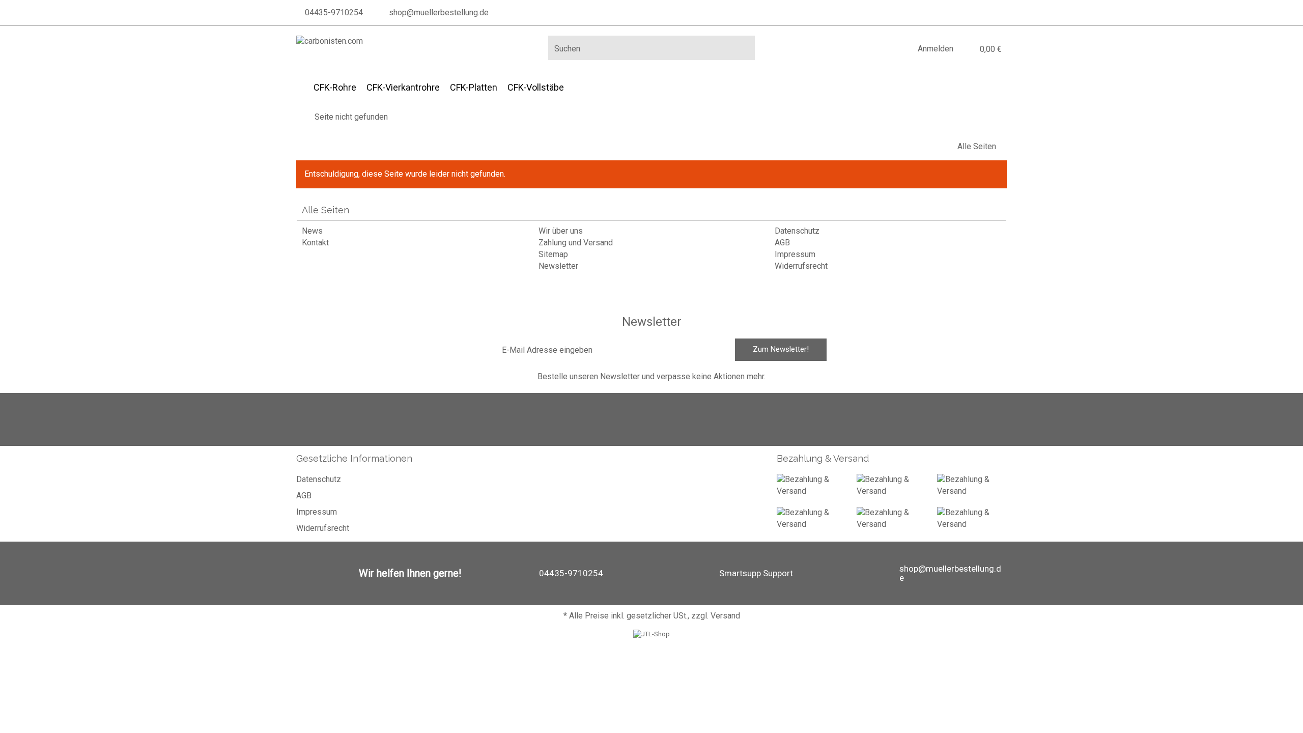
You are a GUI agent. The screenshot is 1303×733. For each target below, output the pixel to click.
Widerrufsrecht (801, 266)
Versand (725, 616)
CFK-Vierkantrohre (403, 87)
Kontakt (315, 242)
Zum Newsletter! (781, 349)
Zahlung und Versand (576, 242)
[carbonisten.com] (329, 41)
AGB (782, 242)
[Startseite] (299, 117)
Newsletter (558, 266)
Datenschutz (797, 231)
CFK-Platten (473, 87)
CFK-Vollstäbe (535, 87)
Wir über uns (561, 231)
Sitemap (553, 254)
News (312, 231)
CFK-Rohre (335, 87)
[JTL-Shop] (651, 634)
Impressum (795, 254)
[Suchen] (743, 48)
